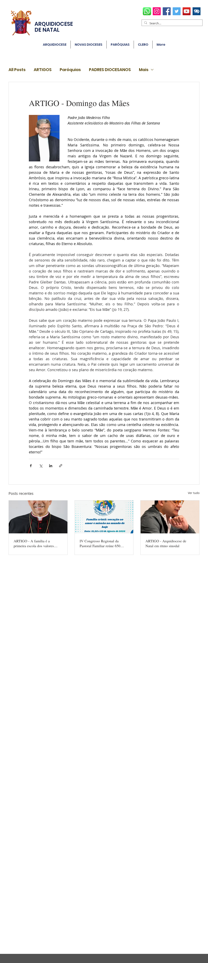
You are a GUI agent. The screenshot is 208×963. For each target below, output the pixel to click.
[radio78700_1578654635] (196, 11)
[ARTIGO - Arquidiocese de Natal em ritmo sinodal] (170, 516)
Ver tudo (193, 493)
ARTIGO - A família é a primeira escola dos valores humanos (34, 543)
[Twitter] (177, 11)
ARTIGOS (43, 69)
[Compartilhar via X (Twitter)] (41, 466)
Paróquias (70, 69)
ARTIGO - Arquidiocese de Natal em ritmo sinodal (165, 543)
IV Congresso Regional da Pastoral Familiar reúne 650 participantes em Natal (100, 543)
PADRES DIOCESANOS (110, 69)
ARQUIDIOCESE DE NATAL (54, 27)
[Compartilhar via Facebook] (31, 466)
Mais (143, 69)
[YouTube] (187, 11)
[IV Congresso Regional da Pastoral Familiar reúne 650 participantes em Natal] (104, 516)
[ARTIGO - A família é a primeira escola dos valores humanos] (38, 516)
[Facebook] (167, 11)
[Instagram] (157, 11)
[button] (120, 45)
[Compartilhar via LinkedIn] (51, 466)
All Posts (17, 69)
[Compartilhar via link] (61, 466)
